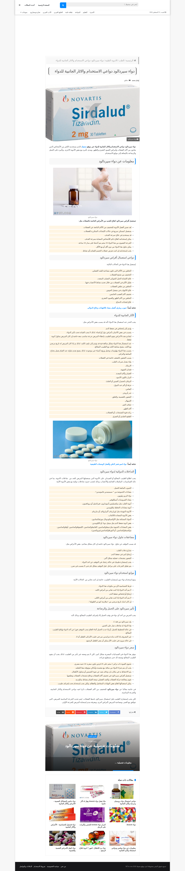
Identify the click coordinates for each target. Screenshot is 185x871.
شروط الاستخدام (39, 866)
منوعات (24, 12)
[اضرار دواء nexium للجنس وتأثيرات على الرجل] (92, 814)
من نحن (63, 866)
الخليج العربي (58, 12)
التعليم (85, 12)
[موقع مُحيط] (156, 5)
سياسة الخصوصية (53, 866)
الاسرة (92, 12)
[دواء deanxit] (122, 814)
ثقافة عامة (68, 12)
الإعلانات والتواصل (26, 866)
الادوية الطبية (111, 60)
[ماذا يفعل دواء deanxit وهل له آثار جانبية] (92, 791)
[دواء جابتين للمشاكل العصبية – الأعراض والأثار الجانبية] (62, 791)
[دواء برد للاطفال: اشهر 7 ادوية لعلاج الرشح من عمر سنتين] (92, 838)
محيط (84, 147)
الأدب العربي (47, 12)
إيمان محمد (135, 80)
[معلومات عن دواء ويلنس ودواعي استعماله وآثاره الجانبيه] (122, 838)
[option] (92, 746)
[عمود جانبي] (19, 5)
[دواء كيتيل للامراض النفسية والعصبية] (62, 838)
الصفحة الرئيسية (43, 5)
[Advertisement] (92, 34)
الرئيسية (130, 60)
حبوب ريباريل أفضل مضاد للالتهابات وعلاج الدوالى (107, 308)
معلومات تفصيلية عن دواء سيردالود (92, 746)
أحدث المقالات (30, 5)
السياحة (77, 12)
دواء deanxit (131, 825)
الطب (121, 60)
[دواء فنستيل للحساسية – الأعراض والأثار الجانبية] (62, 814)
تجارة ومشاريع (35, 12)
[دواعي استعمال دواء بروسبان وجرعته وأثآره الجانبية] (122, 791)
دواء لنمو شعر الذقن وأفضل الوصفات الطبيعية (108, 464)
